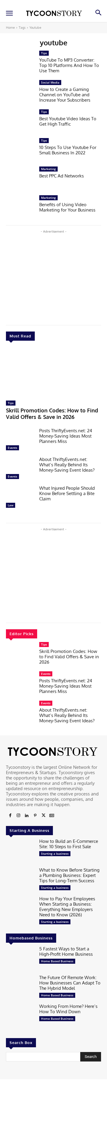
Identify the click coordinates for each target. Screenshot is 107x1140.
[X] (43, 815)
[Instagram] (18, 815)
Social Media (50, 82)
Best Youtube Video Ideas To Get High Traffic (67, 121)
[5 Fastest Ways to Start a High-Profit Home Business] (20, 958)
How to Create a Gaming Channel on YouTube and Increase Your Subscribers (64, 95)
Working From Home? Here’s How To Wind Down (68, 1008)
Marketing (48, 169)
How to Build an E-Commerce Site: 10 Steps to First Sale (68, 843)
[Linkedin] (27, 815)
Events (12, 448)
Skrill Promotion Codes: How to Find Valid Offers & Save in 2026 (52, 413)
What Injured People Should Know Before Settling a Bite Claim (67, 493)
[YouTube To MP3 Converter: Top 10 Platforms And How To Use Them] (20, 63)
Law (10, 505)
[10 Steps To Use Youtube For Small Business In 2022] (20, 150)
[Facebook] (10, 815)
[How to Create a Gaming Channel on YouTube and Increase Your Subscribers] (20, 92)
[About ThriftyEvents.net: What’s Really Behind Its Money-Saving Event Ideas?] (20, 469)
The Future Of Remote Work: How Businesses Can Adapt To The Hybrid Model (69, 983)
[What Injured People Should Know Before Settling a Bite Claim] (20, 498)
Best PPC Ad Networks (61, 176)
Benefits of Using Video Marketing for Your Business (67, 207)
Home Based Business (57, 961)
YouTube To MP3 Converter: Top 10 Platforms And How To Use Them (69, 65)
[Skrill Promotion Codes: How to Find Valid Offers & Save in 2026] (53, 372)
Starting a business (55, 853)
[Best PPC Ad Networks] (20, 179)
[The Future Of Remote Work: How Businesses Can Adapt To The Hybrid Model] (20, 987)
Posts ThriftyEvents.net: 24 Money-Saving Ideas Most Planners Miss (65, 436)
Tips (11, 403)
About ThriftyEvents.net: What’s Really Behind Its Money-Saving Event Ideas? (67, 465)
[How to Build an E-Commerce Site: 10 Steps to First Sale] (20, 851)
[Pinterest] (35, 815)
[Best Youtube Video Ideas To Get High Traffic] (20, 122)
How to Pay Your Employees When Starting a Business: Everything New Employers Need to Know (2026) (67, 907)
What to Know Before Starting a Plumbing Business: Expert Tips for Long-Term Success (69, 875)
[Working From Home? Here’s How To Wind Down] (20, 1016)
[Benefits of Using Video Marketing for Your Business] (20, 207)
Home (10, 27)
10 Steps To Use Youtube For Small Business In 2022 (67, 150)
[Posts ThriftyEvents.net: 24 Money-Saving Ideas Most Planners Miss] (20, 440)
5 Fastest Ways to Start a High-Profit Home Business (66, 951)
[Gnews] (52, 815)
